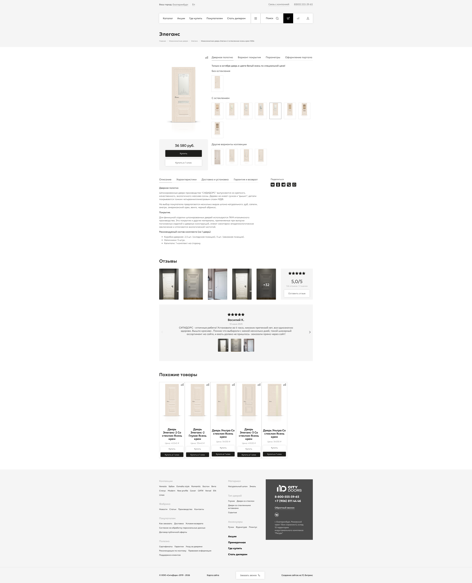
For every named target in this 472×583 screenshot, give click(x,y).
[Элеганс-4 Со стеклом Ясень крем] (246, 158)
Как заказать (165, 523)
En (193, 4)
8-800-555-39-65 (287, 497)
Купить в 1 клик (183, 162)
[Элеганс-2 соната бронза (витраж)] (217, 131)
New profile (182, 490)
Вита (213, 486)
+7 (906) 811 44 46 (288, 501)
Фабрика (164, 504)
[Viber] (289, 185)
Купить (183, 153)
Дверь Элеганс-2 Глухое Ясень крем (197, 434)
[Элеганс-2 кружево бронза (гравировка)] (217, 111)
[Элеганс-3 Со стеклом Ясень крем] (232, 158)
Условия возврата (194, 523)
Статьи (172, 509)
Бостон (206, 486)
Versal (208, 490)
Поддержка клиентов (170, 555)
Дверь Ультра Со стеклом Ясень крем (223, 433)
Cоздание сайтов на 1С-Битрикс (297, 575)
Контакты (199, 509)
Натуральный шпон (238, 486)
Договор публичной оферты (173, 532)
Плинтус (253, 527)
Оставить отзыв (296, 293)
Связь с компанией (278, 4)
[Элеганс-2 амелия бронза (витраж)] (304, 111)
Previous (162, 332)
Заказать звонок (248, 575)
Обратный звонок (285, 507)
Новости (163, 509)
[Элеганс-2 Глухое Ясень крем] (217, 84)
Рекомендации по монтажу (172, 550)
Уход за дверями (194, 546)
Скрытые (232, 512)
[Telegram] (283, 185)
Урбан (172, 486)
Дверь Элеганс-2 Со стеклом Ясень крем (172, 434)
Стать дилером (237, 554)
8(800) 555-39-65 (303, 4)
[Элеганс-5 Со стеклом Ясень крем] (261, 158)
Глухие (231, 501)
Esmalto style (183, 486)
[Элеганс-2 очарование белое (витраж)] (261, 111)
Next (310, 332)
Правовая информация (199, 550)
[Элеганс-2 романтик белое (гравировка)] (275, 111)
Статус (162, 490)
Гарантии (179, 546)
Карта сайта (213, 575)
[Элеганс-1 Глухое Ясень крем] (217, 158)
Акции (232, 536)
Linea (161, 495)
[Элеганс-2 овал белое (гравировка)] (246, 111)
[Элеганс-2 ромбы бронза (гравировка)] (290, 111)
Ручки (231, 527)
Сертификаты (166, 546)
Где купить (235, 548)
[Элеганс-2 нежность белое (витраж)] (232, 111)
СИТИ (200, 490)
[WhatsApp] (294, 185)
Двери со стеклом (245, 501)
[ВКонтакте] (273, 185)
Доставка (179, 523)
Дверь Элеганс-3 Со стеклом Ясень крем (249, 434)
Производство (185, 509)
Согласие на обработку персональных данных (182, 528)
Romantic (196, 486)
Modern (171, 490)
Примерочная (237, 542)
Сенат (193, 490)
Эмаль (253, 486)
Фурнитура (241, 527)
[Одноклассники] (278, 185)
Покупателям (167, 518)
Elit (214, 490)
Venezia (163, 486)
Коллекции (166, 481)
